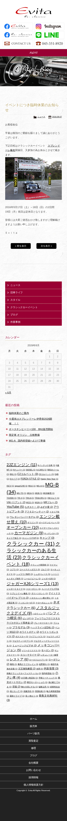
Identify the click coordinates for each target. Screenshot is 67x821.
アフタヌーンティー (37, 511)
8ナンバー (19, 470)
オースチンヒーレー (49, 522)
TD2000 (12, 498)
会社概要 (34, 762)
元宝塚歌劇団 (27, 668)
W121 (30, 502)
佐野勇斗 (44, 664)
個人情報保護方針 (34, 784)
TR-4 (21, 498)
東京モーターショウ (37, 682)
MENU (33, 53)
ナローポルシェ (44, 603)
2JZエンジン (22, 464)
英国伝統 (40, 691)
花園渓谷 (28, 691)
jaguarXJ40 (21, 486)
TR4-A (30, 498)
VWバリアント (16, 502)
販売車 (33, 726)
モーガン (47, 650)
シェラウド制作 (24, 574)
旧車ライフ (16, 292)
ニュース (41, 117)
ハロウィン (39, 614)
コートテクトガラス (29, 569)
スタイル (15, 299)
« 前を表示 (20, 246)
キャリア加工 (14, 538)
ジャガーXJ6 (48, 579)
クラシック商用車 (39, 565)
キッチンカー (51, 533)
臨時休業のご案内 (19, 413)
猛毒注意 (44, 687)
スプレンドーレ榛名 (20, 593)
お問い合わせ (33, 770)
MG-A (40, 486)
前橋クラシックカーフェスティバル (24, 673)
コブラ (14, 569)
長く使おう (31, 696)
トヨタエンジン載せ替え (41, 598)
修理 (33, 748)
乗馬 (13, 664)
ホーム (33, 718)
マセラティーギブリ (22, 641)
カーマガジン (28, 533)
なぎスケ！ (32, 507)
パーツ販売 (33, 733)
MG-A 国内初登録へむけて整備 (27, 440)
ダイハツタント (39, 593)
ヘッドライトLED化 (42, 627)
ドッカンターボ (26, 603)
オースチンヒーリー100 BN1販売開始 (31, 429)
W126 (39, 502)
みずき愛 (46, 507)
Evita (33, 12)
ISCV (10, 486)
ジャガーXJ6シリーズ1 (33, 583)
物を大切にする (29, 687)
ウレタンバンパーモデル (24, 517)
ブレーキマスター (43, 623)
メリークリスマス (31, 650)
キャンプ (47, 537)
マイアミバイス (37, 636)
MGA (30, 493)
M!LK (32, 486)
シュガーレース (42, 574)
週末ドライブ (17, 696)
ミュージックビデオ (24, 645)
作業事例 (15, 321)
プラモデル (21, 627)
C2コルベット (27, 473)
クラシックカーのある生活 (33, 550)
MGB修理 (48, 493)
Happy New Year (49, 479)
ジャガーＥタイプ (16, 589)
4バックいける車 (47, 465)
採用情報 (34, 777)
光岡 (39, 669)
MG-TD (21, 493)
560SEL (31, 470)
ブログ (14, 314)
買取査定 (34, 740)
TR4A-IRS (41, 498)
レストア (19, 659)
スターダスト (33, 589)
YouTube (15, 507)
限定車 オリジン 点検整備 (24, 434)
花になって (16, 691)
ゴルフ (45, 569)
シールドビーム (32, 579)
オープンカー (23, 527)
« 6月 (8, 392)
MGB (39, 493)
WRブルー (50, 502)
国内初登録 (48, 673)
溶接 (16, 686)
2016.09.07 (57, 117)
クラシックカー (31, 544)
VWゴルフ (53, 498)
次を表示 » (46, 246)
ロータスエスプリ (38, 660)
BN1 (13, 474)
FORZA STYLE (30, 478)
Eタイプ (15, 479)
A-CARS (41, 470)
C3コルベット (46, 474)
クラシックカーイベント (24, 307)
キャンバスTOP (30, 538)
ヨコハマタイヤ (30, 655)
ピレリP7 (28, 618)
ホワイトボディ (29, 632)
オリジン (32, 522)
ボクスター (21, 636)
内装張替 (51, 668)
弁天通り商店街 (29, 678)
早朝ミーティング (48, 678)
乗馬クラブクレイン (28, 664)
